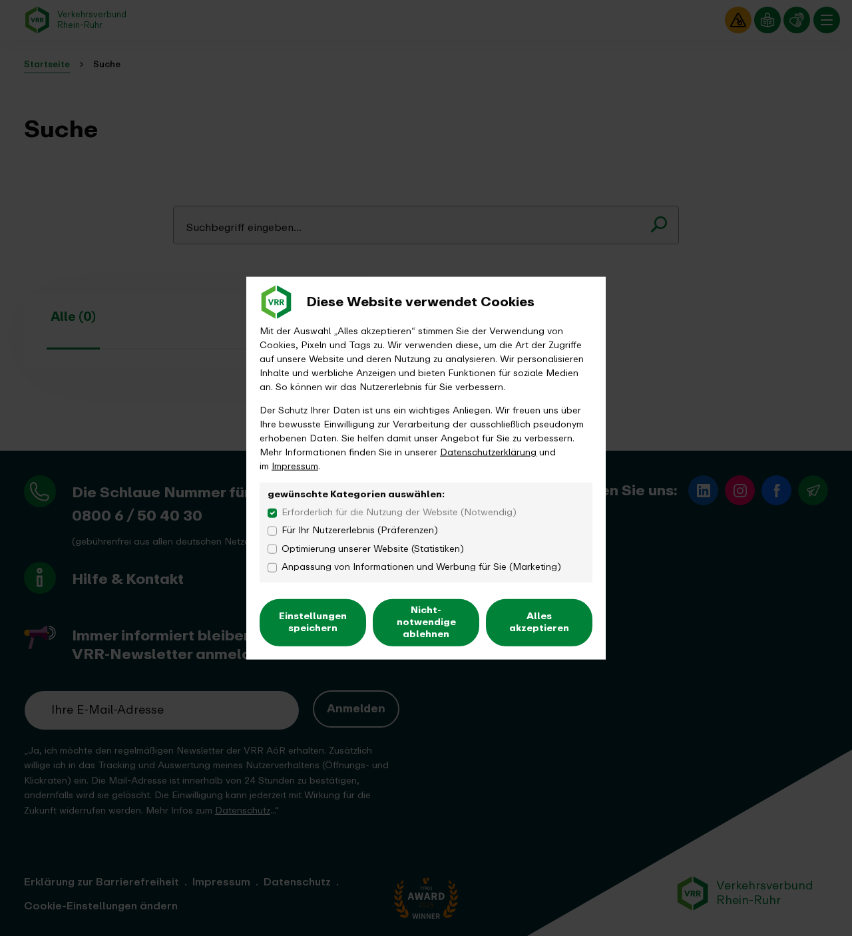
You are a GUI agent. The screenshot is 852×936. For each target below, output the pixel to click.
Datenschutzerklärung (488, 451)
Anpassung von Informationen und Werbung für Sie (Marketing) (421, 567)
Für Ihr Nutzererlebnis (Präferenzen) (360, 530)
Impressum (295, 465)
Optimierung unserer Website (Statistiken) (373, 548)
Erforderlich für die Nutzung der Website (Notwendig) (399, 512)
